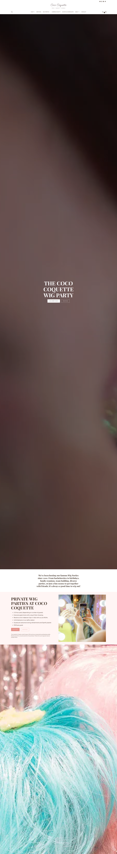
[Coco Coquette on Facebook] (100, 1)
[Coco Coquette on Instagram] (101, 1)
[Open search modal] (11, 12)
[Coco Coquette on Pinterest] (103, 1)
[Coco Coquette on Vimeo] (105, 1)
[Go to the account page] (102, 12)
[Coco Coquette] (58, 6)
